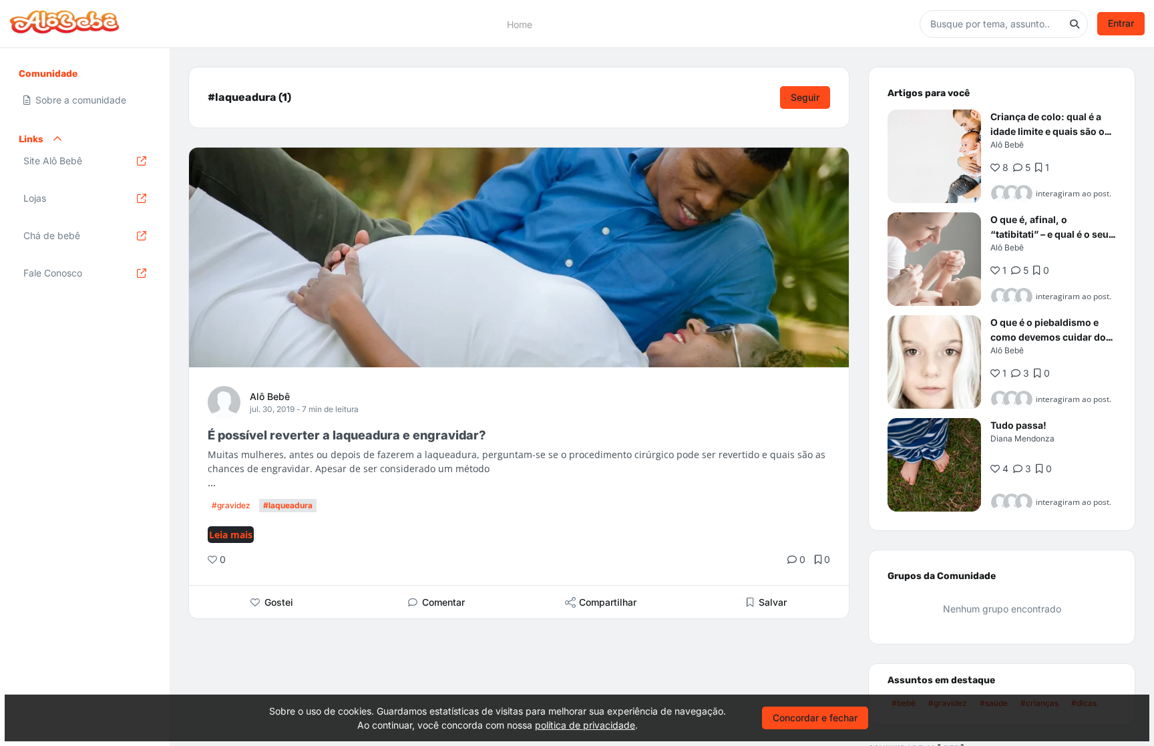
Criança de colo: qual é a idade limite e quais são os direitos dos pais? (1050, 131)
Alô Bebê (270, 396)
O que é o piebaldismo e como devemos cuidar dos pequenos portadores (1050, 337)
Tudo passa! (1018, 425)
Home (519, 23)
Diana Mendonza (1022, 438)
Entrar (1121, 23)
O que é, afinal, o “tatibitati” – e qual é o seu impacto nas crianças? (1049, 234)
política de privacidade (585, 725)
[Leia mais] (934, 156)
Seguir (805, 97)
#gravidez (231, 505)
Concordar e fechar (815, 717)
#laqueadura (288, 505)
